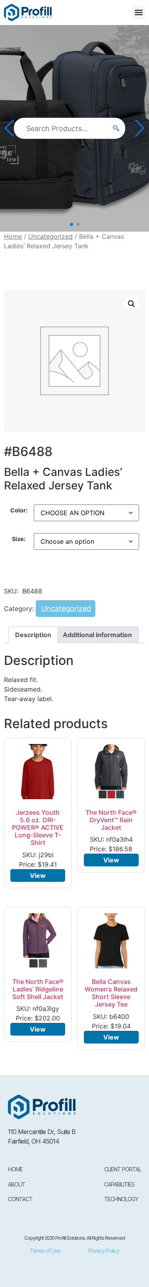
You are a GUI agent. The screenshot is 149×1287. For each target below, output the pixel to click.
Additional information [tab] (97, 635)
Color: (18, 510)
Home (13, 236)
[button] (138, 12)
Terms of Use (45, 1250)
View (38, 875)
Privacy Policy (104, 1250)
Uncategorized (50, 236)
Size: (18, 539)
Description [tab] (33, 635)
